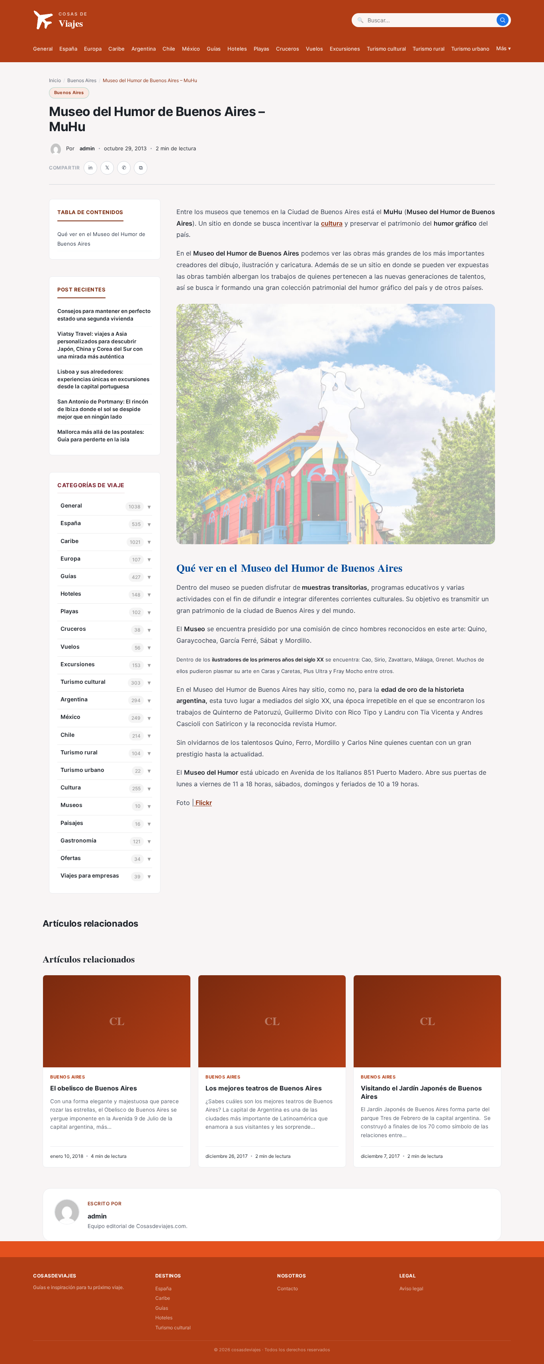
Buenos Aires (81, 80)
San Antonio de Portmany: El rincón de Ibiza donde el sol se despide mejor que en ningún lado (102, 409)
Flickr (203, 803)
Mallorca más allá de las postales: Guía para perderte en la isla (100, 436)
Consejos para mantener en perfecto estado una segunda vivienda (104, 315)
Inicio (55, 80)
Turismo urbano (470, 48)
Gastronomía (78, 840)
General (43, 48)
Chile (168, 48)
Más (503, 48)
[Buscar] (503, 20)
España (68, 48)
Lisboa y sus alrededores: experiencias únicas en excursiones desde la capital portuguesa (103, 379)
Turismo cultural (386, 48)
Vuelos (314, 48)
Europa (93, 48)
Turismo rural (428, 48)
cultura (331, 223)
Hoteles (237, 48)
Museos (71, 804)
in (90, 168)
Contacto (287, 1288)
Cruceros (287, 48)
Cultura (71, 787)
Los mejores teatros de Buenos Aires (263, 1088)
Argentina (143, 48)
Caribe (116, 48)
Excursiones (345, 48)
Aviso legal (411, 1288)
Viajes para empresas (90, 875)
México (191, 48)
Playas (261, 48)
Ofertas (71, 857)
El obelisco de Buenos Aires (93, 1088)
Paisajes (72, 822)
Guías (214, 48)
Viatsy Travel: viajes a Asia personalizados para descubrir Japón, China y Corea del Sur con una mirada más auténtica (100, 345)
